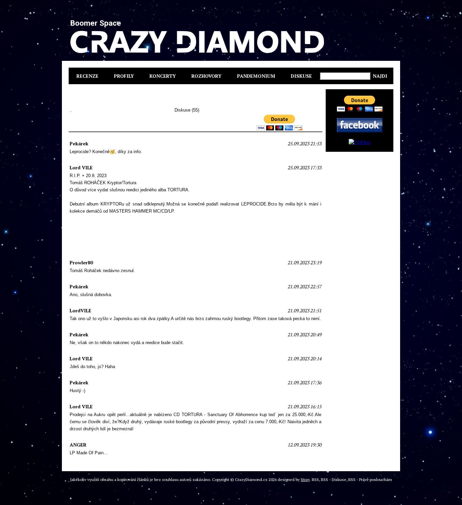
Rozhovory (206, 76)
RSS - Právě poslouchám (370, 479)
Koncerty (162, 76)
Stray (305, 479)
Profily (124, 76)
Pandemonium (256, 76)
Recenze (87, 76)
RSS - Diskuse (333, 479)
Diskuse (301, 76)
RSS (315, 479)
